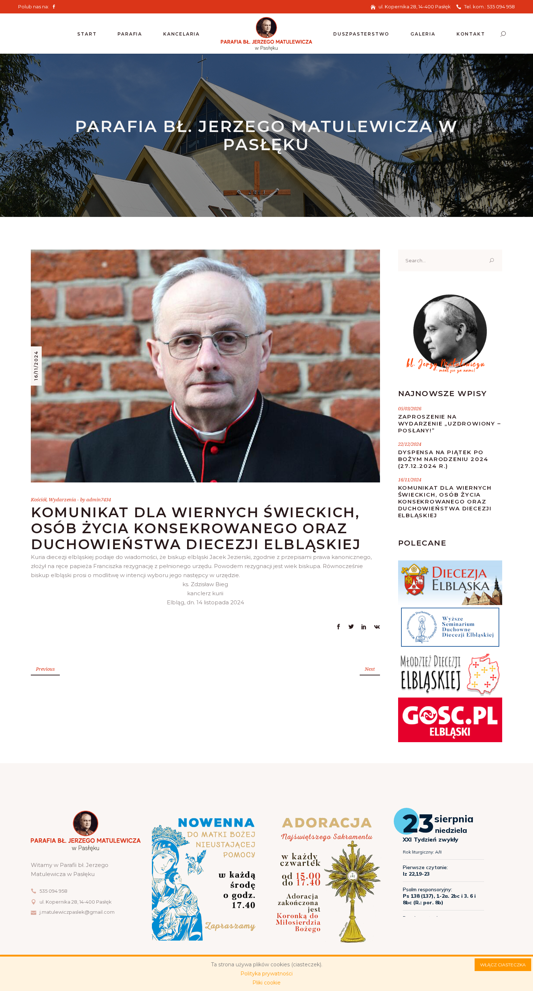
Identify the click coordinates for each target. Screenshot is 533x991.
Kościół (38, 499)
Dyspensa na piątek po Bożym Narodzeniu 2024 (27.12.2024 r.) (443, 459)
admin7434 (98, 499)
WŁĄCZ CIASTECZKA (503, 964)
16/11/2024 (36, 366)
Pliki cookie (266, 982)
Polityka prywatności (266, 973)
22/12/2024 (409, 444)
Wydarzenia (62, 499)
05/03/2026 (409, 408)
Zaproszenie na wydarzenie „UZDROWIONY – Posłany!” (449, 423)
